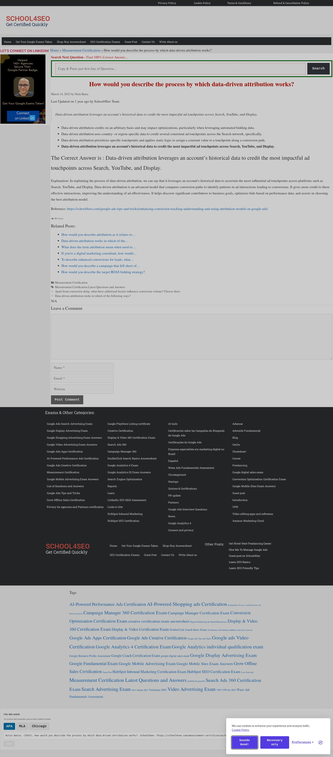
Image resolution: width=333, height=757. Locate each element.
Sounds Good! (244, 742)
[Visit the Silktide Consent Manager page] (320, 742)
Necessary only (275, 742)
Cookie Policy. (240, 730)
